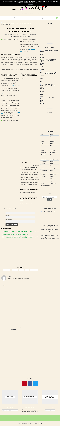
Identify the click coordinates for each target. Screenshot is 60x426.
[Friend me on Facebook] (24, 383)
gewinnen (21, 269)
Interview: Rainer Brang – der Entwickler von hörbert (15, 233)
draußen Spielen (6, 269)
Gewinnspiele (13, 36)
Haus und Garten (34, 18)
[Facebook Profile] (12, 276)
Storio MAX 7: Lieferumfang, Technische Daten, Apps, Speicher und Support (51, 72)
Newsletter (11, 418)
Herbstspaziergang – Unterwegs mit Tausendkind (19, 328)
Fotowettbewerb (32, 34)
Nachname (8, 215)
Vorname (21, 207)
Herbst (26, 269)
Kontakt (41, 418)
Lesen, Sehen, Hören (44, 18)
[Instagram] (35, 383)
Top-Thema (27, 36)
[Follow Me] (30, 383)
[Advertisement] (20, 252)
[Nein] (58, 2)
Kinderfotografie (33, 269)
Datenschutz (47, 418)
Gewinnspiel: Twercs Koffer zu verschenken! (51, 51)
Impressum (54, 418)
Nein (31, 4)
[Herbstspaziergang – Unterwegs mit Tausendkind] (6, 328)
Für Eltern (16, 18)
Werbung (6, 418)
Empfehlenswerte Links (32, 418)
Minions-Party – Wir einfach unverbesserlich (51, 98)
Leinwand (12, 85)
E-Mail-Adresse (9, 219)
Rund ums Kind (24, 18)
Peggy (10, 34)
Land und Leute (8, 18)
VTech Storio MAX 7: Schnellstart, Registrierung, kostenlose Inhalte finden (20, 236)
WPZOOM (40, 423)
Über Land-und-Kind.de (21, 418)
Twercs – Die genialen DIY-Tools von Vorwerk (51, 60)
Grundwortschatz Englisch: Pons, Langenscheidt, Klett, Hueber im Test (19, 237)
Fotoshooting (15, 269)
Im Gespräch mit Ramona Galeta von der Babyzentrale (15, 234)
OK (28, 4)
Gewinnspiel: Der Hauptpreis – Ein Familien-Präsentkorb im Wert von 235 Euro (21, 231)
